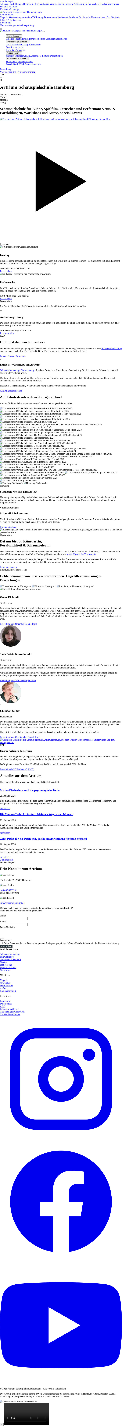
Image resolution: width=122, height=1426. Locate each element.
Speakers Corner (8, 967)
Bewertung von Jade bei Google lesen (18, 680)
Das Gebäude (113, 17)
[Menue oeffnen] (1, 28)
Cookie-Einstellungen (10, 1014)
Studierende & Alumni (67, 17)
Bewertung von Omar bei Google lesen (18, 624)
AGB (2, 1006)
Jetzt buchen (6, 271)
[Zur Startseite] (21, 12)
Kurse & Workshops (9, 9)
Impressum (5, 1001)
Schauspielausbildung (111, 348)
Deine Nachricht (7, 927)
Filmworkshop (27, 370)
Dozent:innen (50, 17)
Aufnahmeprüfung (25, 25)
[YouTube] (61, 1383)
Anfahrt (3, 988)
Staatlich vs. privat (8, 6)
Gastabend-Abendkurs (10, 959)
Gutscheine (5, 970)
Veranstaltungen (16, 17)
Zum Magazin (6, 859)
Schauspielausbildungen (11, 4)
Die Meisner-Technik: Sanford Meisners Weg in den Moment (36, 814)
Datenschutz (6, 940)
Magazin (4, 17)
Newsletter (5, 983)
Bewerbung (5, 22)
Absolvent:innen (98, 17)
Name (3, 915)
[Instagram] (61, 1139)
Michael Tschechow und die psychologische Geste (30, 790)
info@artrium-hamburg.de (12, 903)
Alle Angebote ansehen (11, 390)
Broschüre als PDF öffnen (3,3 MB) (17, 769)
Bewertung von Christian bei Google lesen (20, 737)
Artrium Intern (7, 14)
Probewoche (6, 965)
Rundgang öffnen (8, 527)
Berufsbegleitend (31, 4)
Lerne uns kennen (8, 567)
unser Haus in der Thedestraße (81, 554)
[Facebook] (61, 1261)
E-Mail (3, 921)
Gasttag (103, 4)
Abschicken (6, 946)
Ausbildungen (6, 1)
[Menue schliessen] (43, 31)
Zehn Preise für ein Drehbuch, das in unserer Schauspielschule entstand (43, 838)
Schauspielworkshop (9, 370)
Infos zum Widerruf (9, 1009)
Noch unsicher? (92, 4)
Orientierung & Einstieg (72, 4)
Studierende (84, 17)
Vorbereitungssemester (50, 4)
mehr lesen (5, 808)
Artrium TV (30, 17)
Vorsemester (113, 4)
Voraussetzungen (8, 25)
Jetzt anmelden (7, 333)
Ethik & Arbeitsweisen (10, 20)
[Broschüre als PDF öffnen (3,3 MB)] (61, 742)
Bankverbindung (8, 991)
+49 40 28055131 (8, 890)
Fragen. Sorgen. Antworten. (13, 356)
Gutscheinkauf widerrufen (12, 1011)
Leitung (39, 17)
